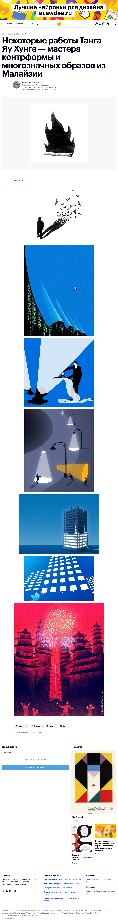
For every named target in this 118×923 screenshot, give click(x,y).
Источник (18, 181)
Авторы (30, 24)
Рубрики (19, 24)
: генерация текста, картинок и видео (61, 900)
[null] (21, 726)
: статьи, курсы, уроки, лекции (62, 879)
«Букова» (52, 90)
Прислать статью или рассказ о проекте (98, 881)
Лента (9, 24)
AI (2, 24)
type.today (35, 915)
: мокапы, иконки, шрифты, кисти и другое (61, 893)
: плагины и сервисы (58, 888)
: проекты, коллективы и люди (62, 884)
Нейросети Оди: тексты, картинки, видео (100, 892)
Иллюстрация (35, 732)
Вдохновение (22, 732)
